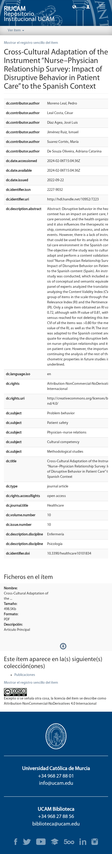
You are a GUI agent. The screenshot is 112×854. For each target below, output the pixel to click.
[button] (74, 6)
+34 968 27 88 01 (56, 776)
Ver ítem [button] (15, 30)
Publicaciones (24, 675)
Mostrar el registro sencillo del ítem (31, 43)
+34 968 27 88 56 (56, 816)
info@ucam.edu (56, 783)
